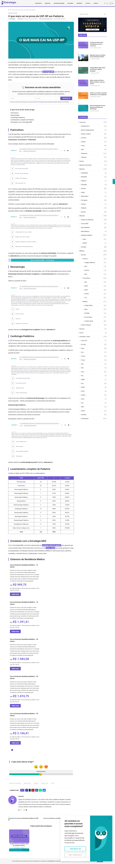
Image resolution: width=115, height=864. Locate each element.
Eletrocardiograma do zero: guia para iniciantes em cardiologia (98, 107)
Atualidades (93, 173)
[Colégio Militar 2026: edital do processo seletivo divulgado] (83, 70)
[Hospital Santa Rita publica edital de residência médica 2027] (19, 836)
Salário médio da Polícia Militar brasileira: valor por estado (97, 82)
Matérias (79, 3)
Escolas (93, 255)
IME (95, 274)
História (93, 188)
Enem (93, 348)
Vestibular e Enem (59, 3)
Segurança (93, 153)
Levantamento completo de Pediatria (22, 120)
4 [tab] (17, 750)
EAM (95, 309)
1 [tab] (12, 750)
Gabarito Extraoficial (93, 165)
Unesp (93, 411)
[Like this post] (22, 790)
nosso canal (50, 548)
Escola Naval (95, 317)
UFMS (93, 387)
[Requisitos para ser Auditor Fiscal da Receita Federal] (83, 57)
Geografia (93, 184)
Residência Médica (93, 235)
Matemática (93, 196)
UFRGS (93, 395)
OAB (93, 149)
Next (9, 434)
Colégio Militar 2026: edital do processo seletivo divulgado (97, 69)
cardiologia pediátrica (15, 783)
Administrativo (93, 126)
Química (93, 204)
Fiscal (93, 145)
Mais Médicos (93, 231)
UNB (93, 407)
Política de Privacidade (38, 102)
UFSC (93, 399)
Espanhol (93, 181)
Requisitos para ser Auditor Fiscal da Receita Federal (97, 55)
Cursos (95, 3)
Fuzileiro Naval (95, 321)
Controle (93, 138)
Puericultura (14, 113)
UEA (93, 368)
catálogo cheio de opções (52, 545)
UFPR (93, 391)
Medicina (47, 3)
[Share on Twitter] (30, 790)
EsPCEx (95, 270)
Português (93, 200)
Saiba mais (15, 594)
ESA (95, 266)
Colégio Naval (95, 305)
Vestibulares (93, 418)
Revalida (93, 247)
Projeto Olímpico (93, 325)
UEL (93, 375)
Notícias (93, 329)
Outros (88, 3)
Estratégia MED (48, 72)
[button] (41, 830)
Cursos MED (93, 223)
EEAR (95, 290)
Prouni (93, 360)
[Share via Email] (44, 790)
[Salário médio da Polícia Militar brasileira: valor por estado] (83, 83)
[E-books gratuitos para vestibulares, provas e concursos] (83, 45)
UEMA (93, 379)
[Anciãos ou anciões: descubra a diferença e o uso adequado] (83, 95)
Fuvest (93, 356)
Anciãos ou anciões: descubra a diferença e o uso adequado (98, 93)
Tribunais (93, 157)
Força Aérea (94, 278)
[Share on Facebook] (26, 790)
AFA (95, 282)
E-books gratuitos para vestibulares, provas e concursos (96, 44)
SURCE (94, 243)
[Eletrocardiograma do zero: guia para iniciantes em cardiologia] (83, 108)
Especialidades (93, 227)
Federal (93, 142)
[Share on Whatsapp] (40, 790)
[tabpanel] (24, 579)
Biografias (93, 177)
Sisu (93, 364)
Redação (12, 18)
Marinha (94, 301)
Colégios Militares (95, 262)
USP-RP (52, 783)
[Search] (104, 3)
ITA (95, 297)
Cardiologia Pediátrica (18, 117)
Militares (70, 3)
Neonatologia (15, 115)
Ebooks (93, 161)
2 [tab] (14, 750)
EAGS (95, 286)
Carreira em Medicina (93, 220)
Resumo (93, 212)
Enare (94, 239)
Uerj (93, 383)
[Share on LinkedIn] (36, 790)
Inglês (93, 192)
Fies (93, 352)
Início (9, 10)
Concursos (38, 3)
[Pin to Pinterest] (32, 790)
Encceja (93, 344)
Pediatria (36, 783)
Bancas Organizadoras (93, 130)
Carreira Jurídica (93, 134)
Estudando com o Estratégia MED (21, 122)
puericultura (44, 783)
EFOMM (95, 313)
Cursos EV (93, 340)
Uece (93, 372)
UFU (93, 403)
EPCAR (95, 294)
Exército (94, 259)
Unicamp (93, 414)
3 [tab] (15, 750)
